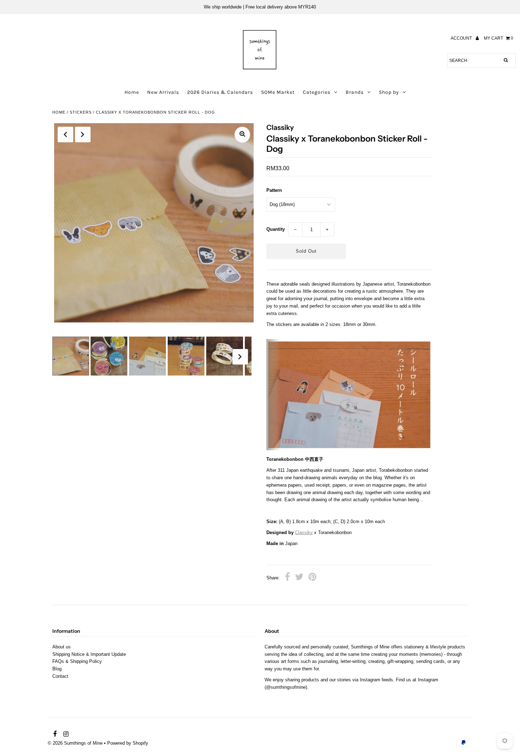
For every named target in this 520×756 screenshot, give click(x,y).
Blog (57, 668)
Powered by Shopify (127, 743)
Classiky (304, 532)
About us (61, 646)
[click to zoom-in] (242, 135)
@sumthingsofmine (286, 687)
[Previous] (65, 134)
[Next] (83, 134)
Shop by (389, 92)
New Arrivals (163, 92)
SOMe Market (278, 92)
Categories (316, 92)
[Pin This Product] (312, 578)
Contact (60, 676)
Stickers (81, 112)
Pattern (274, 190)
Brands (355, 92)
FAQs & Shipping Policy (77, 661)
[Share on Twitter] (299, 578)
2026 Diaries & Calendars (220, 92)
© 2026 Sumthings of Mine (75, 743)
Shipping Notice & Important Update (89, 654)
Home (132, 92)
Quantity (275, 229)
